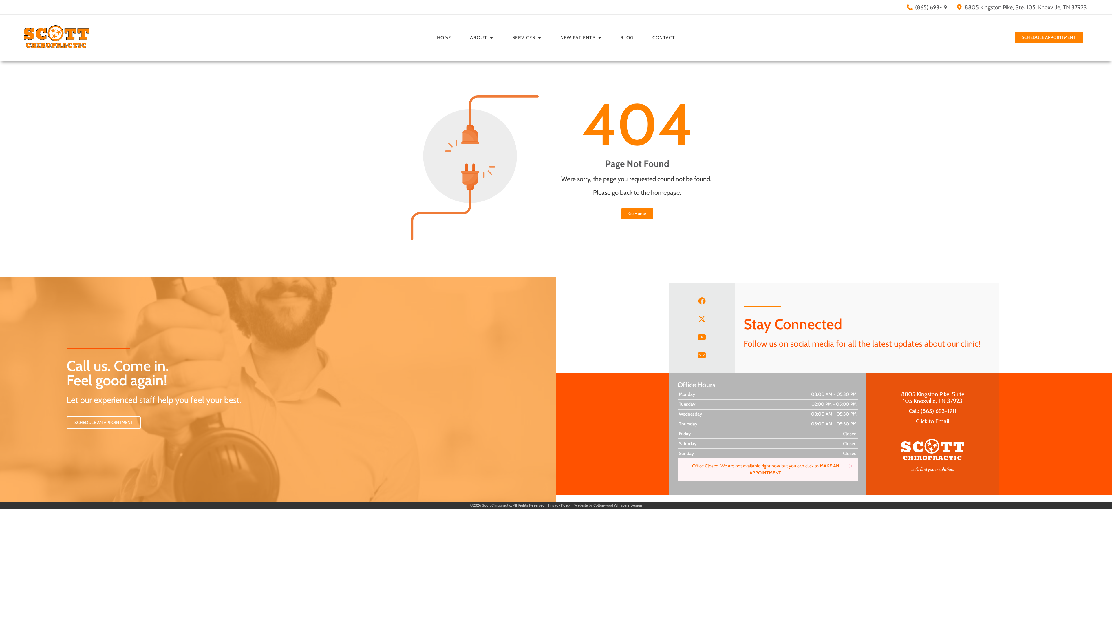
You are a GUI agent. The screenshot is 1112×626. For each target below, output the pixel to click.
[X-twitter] (702, 319)
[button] (851, 466)
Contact (663, 37)
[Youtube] (702, 337)
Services (523, 37)
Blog (627, 37)
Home (444, 37)
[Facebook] (702, 301)
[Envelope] (702, 355)
